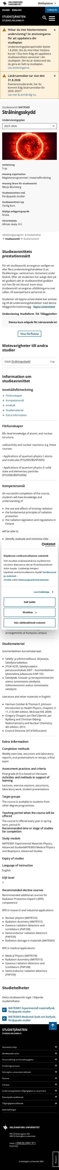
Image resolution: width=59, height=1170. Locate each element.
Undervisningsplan (13, 120)
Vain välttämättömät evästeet (29, 622)
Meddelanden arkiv (10, 1053)
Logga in (52, 10)
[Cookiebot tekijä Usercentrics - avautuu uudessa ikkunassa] (42, 545)
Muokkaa (28, 612)
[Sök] (44, 17)
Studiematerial (14, 410)
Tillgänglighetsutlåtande (12, 1103)
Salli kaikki (29, 602)
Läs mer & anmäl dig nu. (22, 94)
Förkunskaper (14, 395)
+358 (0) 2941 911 (25, 1143)
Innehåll (10, 405)
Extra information (16, 415)
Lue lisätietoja (41, 592)
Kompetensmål (15, 400)
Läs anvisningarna (18, 67)
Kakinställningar (9, 1109)
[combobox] (29, 126)
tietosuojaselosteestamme (33, 579)
